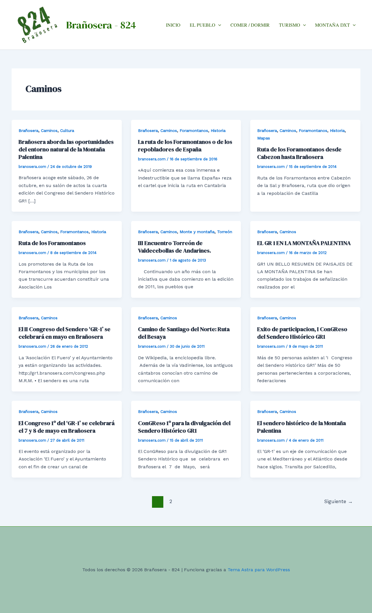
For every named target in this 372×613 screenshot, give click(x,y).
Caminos (49, 130)
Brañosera (28, 130)
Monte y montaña (197, 231)
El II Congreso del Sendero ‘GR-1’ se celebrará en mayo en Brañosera (64, 333)
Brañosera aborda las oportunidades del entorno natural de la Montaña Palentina (66, 149)
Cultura (67, 130)
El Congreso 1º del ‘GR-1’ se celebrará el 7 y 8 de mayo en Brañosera (67, 427)
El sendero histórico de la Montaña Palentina (301, 427)
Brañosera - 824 (101, 25)
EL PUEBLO (202, 25)
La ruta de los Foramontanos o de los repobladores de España (185, 145)
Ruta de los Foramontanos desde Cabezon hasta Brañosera (299, 153)
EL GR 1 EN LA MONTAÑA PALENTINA (304, 243)
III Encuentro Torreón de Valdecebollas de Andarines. (174, 247)
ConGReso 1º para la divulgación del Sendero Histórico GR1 (184, 427)
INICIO (173, 25)
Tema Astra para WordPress (259, 569)
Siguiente (338, 501)
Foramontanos (194, 130)
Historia (218, 130)
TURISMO (289, 25)
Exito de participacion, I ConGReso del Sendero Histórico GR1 (302, 333)
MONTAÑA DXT (332, 25)
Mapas (263, 138)
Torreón (224, 231)
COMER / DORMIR (250, 25)
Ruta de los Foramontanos (52, 243)
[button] (218, 25)
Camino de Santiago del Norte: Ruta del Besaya (184, 333)
